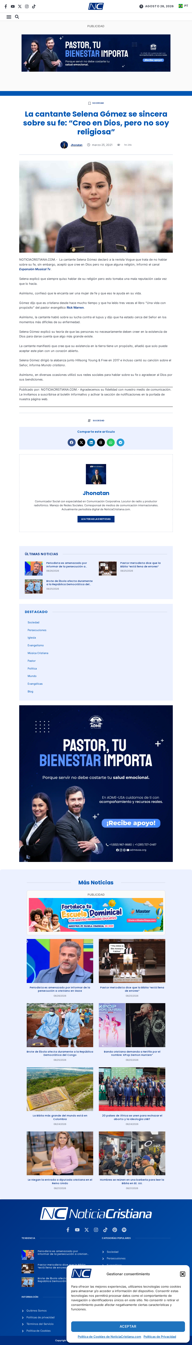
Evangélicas (35, 683)
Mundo (32, 676)
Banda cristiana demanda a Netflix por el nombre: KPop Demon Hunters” (132, 1053)
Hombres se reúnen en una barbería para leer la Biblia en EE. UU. (132, 1181)
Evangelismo (36, 645)
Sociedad (98, 103)
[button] (182, 1274)
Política (32, 668)
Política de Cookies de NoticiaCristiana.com (109, 1336)
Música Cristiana (38, 653)
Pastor (32, 660)
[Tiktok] (34, 6)
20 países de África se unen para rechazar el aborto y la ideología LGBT (132, 1117)
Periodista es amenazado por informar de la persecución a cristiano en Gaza (66, 566)
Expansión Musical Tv (35, 269)
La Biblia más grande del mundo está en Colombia (60, 1117)
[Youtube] (13, 6)
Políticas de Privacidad (160, 1336)
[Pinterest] (114, 1229)
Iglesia (32, 637)
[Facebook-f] (6, 6)
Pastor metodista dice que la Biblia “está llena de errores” (140, 564)
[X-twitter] (20, 6)
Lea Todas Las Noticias (96, 519)
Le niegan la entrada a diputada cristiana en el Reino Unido (60, 1181)
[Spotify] (124, 1229)
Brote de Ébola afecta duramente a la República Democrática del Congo (69, 584)
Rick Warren (75, 307)
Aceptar (128, 1326)
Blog (30, 691)
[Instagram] (27, 6)
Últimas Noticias (41, 554)
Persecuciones (37, 630)
